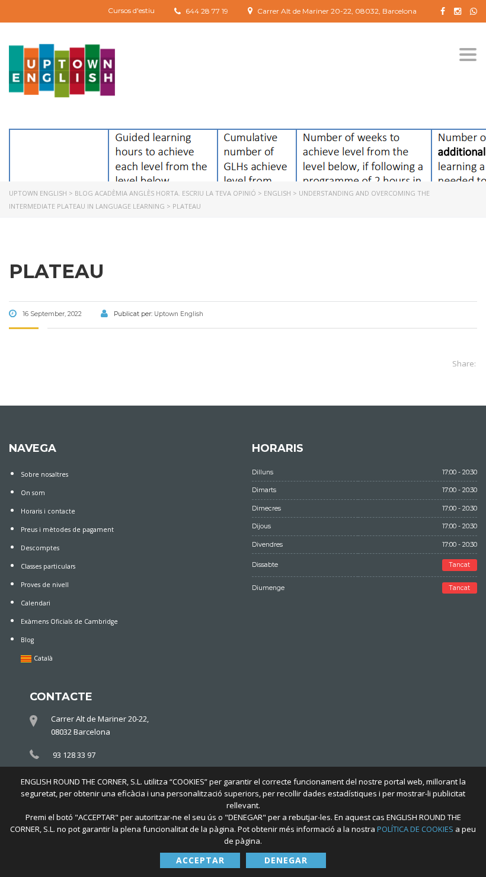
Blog (27, 640)
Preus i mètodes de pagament (67, 529)
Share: (464, 363)
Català (43, 658)
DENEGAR (286, 860)
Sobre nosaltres (44, 474)
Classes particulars (48, 566)
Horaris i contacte (48, 511)
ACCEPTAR (200, 860)
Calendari (35, 603)
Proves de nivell (45, 585)
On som (33, 493)
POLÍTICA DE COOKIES (416, 829)
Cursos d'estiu (131, 10)
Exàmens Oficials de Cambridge (69, 621)
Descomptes (40, 548)
